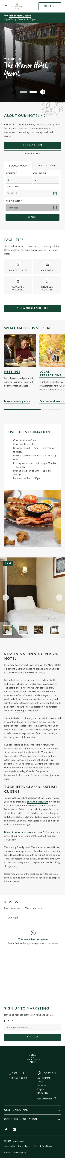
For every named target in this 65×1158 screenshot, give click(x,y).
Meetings (12, 371)
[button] (23, 92)
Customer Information (20, 1119)
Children (40, 173)
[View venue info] (43, 116)
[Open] (6, 6)
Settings (50, 615)
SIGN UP (32, 1037)
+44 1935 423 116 (18, 1077)
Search (33, 217)
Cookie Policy (24, 1146)
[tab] (18, 165)
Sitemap (7, 1152)
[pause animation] (42, 91)
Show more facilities (32, 308)
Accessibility (9, 1146)
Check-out (14, 201)
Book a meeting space (20, 350)
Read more (32, 153)
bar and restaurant (37, 801)
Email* (8, 1021)
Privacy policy (20, 1152)
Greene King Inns (16, 1110)
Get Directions (44, 1098)
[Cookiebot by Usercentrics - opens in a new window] (47, 519)
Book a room (32, 145)
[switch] (56, 583)
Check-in (13, 186)
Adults (11, 173)
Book (47, 6)
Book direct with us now (18, 832)
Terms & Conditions (43, 1146)
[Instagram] (14, 1129)
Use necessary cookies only (32, 636)
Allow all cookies (32, 626)
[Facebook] (6, 1129)
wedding (19, 710)
